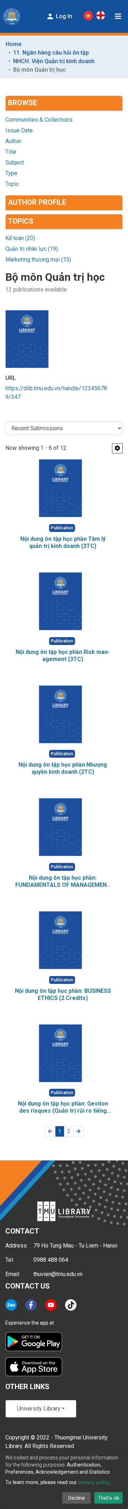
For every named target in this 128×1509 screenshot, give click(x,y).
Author (13, 141)
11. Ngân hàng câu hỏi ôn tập (51, 52)
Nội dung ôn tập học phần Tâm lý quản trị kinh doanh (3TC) (63, 542)
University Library (38, 1408)
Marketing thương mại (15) (38, 259)
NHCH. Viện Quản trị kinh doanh (54, 61)
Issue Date (19, 130)
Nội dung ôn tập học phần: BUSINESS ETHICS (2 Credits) (63, 994)
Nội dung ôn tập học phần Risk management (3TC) (63, 655)
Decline (76, 1498)
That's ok (108, 1498)
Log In (63, 16)
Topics (20, 221)
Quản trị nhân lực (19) (31, 248)
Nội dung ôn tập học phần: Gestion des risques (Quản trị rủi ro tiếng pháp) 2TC (63, 1107)
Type (11, 173)
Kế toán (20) (20, 238)
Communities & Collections (39, 119)
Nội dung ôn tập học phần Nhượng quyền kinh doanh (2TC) (62, 768)
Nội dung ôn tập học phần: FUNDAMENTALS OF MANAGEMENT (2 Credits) (63, 881)
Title (10, 151)
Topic (12, 184)
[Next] (78, 1131)
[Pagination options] (117, 448)
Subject (14, 162)
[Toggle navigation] (118, 16)
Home (13, 44)
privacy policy (93, 1482)
